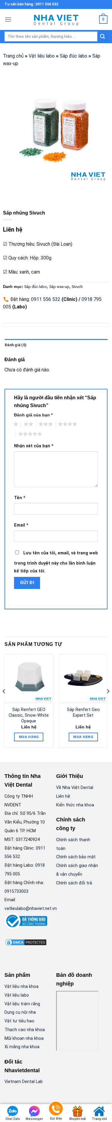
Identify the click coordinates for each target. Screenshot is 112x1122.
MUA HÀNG (29, 737)
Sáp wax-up (59, 286)
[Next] (108, 703)
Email (21, 525)
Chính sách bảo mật (76, 857)
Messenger (34, 1118)
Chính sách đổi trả (74, 883)
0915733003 (16, 891)
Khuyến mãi (77, 1118)
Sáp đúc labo (73, 56)
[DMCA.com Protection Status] (25, 942)
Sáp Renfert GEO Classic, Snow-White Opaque (29, 715)
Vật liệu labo (42, 56)
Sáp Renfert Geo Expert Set (83, 712)
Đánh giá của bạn (33, 414)
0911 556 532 (45, 299)
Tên (19, 497)
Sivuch (77, 286)
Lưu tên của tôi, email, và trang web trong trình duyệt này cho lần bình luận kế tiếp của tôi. (56, 562)
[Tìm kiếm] (102, 37)
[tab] (56, 345)
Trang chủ (13, 56)
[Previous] (4, 703)
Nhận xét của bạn (33, 445)
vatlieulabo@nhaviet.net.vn (30, 908)
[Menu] (8, 19)
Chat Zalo (12, 1118)
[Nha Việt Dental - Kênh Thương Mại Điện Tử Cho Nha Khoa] (56, 19)
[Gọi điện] (56, 1109)
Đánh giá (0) (15, 345)
